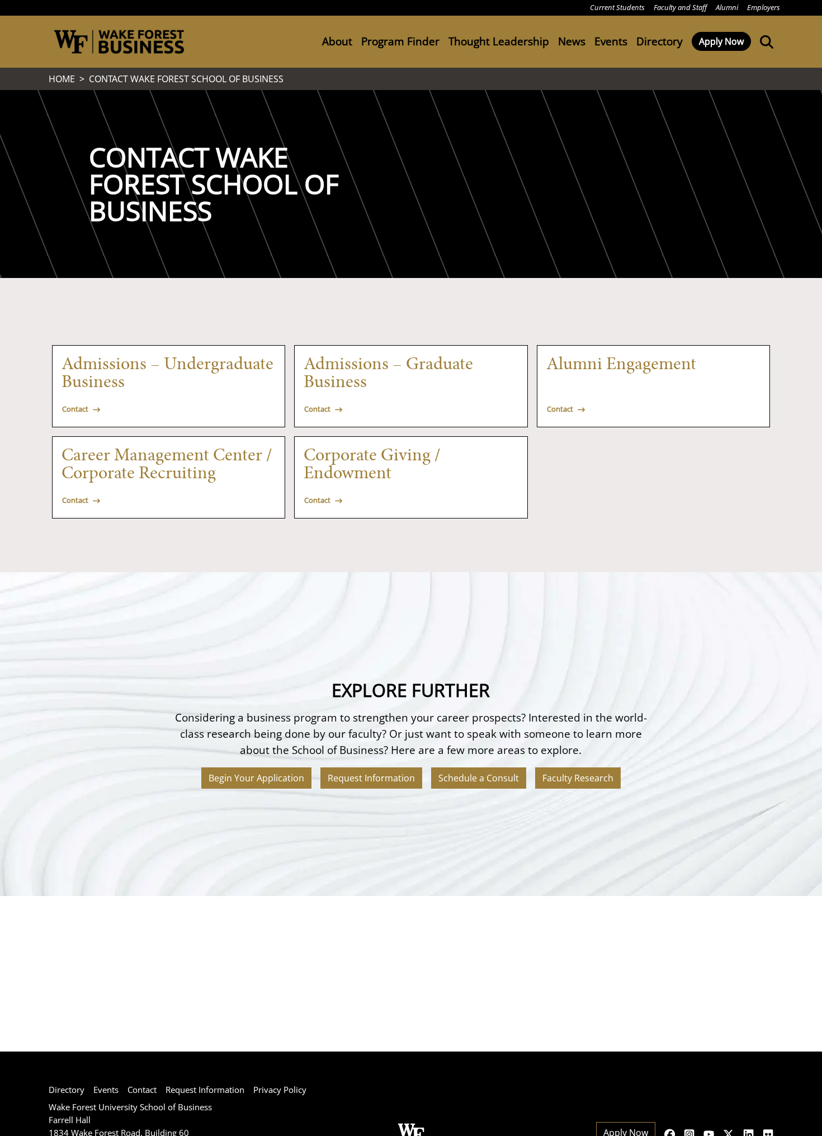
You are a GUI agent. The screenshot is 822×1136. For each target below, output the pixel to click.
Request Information (371, 778)
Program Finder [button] (400, 41)
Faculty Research (577, 778)
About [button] (337, 41)
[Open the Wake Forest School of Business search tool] (764, 41)
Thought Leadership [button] (498, 41)
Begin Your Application (256, 778)
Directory (659, 41)
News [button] (571, 41)
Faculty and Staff (680, 7)
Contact (142, 1089)
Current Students (617, 7)
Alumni (727, 7)
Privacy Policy (279, 1089)
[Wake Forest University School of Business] (119, 42)
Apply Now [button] (721, 41)
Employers (763, 7)
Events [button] (610, 41)
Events (106, 1089)
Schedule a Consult (478, 778)
